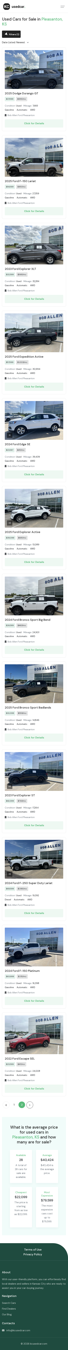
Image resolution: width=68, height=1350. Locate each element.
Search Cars (9, 1303)
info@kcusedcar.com (18, 1330)
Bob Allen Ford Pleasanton (21, 115)
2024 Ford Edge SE (17, 444)
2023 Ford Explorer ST (20, 795)
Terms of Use (33, 1249)
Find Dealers (9, 1308)
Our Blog (7, 1314)
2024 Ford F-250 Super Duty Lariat (28, 883)
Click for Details (34, 123)
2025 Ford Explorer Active (22, 532)
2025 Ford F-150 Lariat (20, 181)
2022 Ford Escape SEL (20, 1058)
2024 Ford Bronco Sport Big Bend (27, 620)
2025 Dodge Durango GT (21, 93)
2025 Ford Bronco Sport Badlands (28, 707)
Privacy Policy (32, 1254)
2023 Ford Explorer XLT (20, 269)
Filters (13, 34)
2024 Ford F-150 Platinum (22, 971)
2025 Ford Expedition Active (24, 356)
